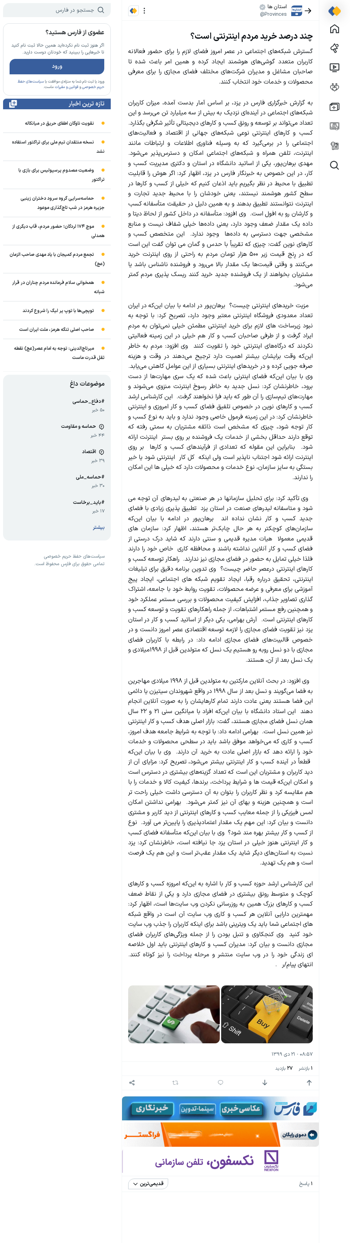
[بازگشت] (308, 10)
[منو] (144, 11)
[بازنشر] (175, 1083)
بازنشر (306, 1068)
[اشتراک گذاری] (132, 1083)
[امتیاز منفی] (265, 1083)
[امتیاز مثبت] (309, 1083)
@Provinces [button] (273, 14)
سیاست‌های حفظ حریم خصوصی (74, 556)
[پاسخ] (221, 1083)
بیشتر (99, 527)
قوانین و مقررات (66, 87)
